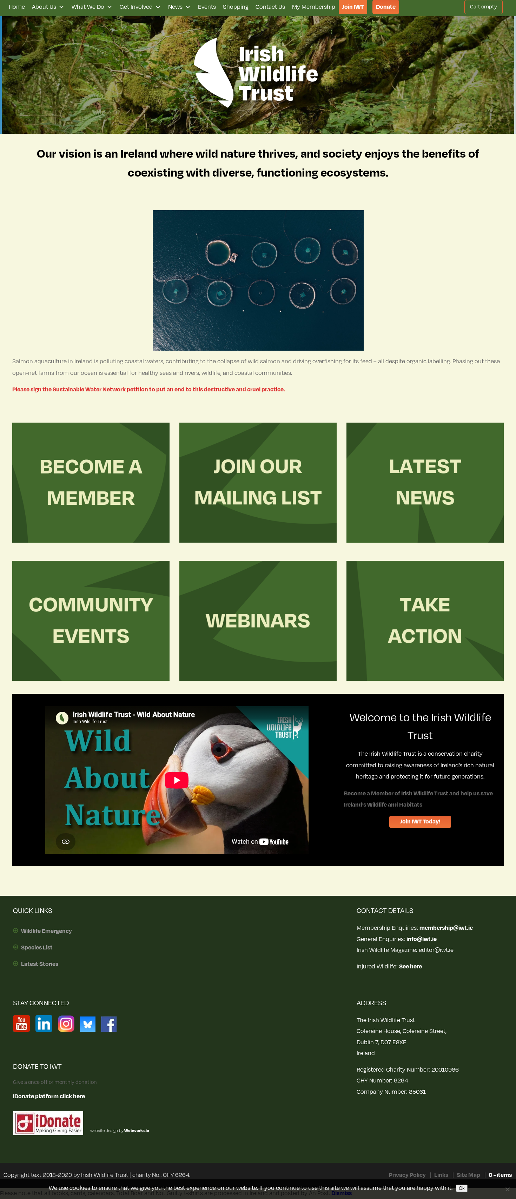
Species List (37, 947)
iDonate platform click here (49, 1096)
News (175, 7)
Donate (386, 7)
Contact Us (270, 7)
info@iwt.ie (421, 939)
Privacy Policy (407, 1175)
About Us (44, 7)
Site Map (468, 1175)
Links (441, 1175)
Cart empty (483, 7)
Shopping (236, 7)
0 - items (500, 1175)
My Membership (313, 7)
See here (410, 966)
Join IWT (353, 7)
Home (17, 7)
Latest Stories (39, 964)
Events (207, 7)
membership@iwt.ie (446, 928)
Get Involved (136, 7)
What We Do (88, 7)
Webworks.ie (136, 1131)
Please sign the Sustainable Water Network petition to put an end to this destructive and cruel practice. (148, 389)
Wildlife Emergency (46, 931)
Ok (462, 1188)
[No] (507, 1189)
